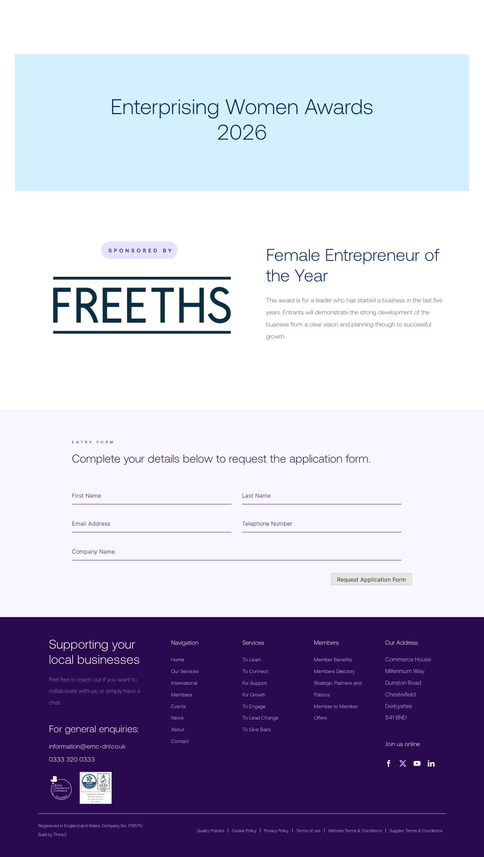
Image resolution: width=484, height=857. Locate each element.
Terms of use (308, 830)
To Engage (254, 706)
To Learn (251, 659)
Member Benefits (333, 659)
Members (181, 694)
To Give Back (256, 729)
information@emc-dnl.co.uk (87, 746)
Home (177, 659)
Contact (179, 741)
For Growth (254, 694)
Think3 (60, 834)
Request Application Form (371, 579)
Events (178, 706)
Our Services (185, 671)
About (177, 729)
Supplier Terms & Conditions (416, 830)
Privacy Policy (276, 830)
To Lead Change (260, 718)
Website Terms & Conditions (355, 830)
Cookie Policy (244, 830)
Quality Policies (210, 830)
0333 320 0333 (72, 759)
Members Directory (334, 671)
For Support (254, 683)
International (184, 683)
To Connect (255, 671)
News (177, 718)
